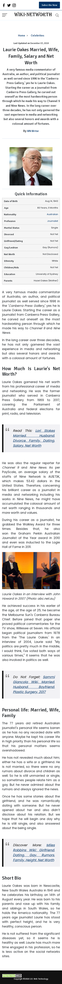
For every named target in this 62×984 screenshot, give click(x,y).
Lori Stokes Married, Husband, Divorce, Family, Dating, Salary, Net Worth (34, 438)
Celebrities (37, 35)
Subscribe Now (49, 5)
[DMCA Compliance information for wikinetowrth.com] (31, 975)
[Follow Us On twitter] (9, 5)
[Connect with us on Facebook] (4, 5)
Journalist (52, 221)
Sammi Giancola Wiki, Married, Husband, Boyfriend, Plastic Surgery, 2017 (34, 684)
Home (21, 35)
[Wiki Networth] (32, 15)
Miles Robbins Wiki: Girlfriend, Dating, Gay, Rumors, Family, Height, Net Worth (34, 852)
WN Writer (33, 131)
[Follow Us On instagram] (14, 5)
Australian (52, 214)
